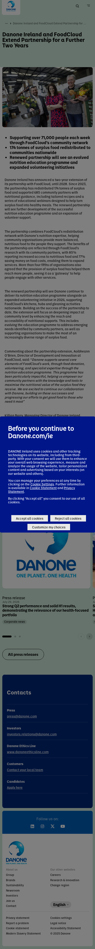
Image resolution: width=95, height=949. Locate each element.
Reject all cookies (68, 518)
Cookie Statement (43, 488)
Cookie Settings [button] (42, 484)
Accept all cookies (29, 518)
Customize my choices (48, 527)
